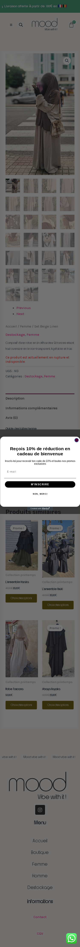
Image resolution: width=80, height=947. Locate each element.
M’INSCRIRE (40, 484)
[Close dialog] (77, 440)
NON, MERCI (40, 494)
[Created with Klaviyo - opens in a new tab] (40, 509)
